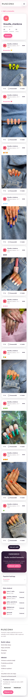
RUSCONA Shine (6, 645)
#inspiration (6, 50)
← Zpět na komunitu (7, 11)
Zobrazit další (14, 547)
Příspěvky (4, 650)
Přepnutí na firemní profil (8, 676)
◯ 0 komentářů (12, 88)
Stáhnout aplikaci (14, 566)
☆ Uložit (22, 88)
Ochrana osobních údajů (8, 660)
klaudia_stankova (12, 44)
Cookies (3, 666)
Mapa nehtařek (5, 648)
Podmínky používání (7, 663)
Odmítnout (17, 688)
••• (23, 45)
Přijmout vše (8, 692)
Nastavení (7, 688)
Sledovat (8, 36)
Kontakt (3, 653)
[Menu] (24, 4)
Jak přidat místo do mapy (8, 674)
